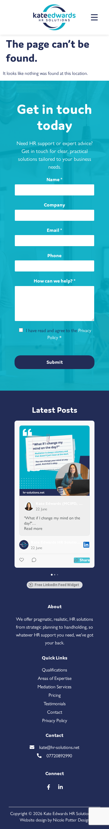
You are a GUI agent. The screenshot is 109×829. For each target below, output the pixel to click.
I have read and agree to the (58, 334)
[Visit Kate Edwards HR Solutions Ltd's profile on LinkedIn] (25, 544)
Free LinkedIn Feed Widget (57, 585)
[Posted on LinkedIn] (86, 544)
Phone (54, 255)
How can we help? (55, 281)
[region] (54, 779)
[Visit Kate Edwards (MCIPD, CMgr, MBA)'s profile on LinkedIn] (30, 506)
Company (54, 205)
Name (54, 179)
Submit (55, 362)
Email (54, 230)
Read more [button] (33, 528)
